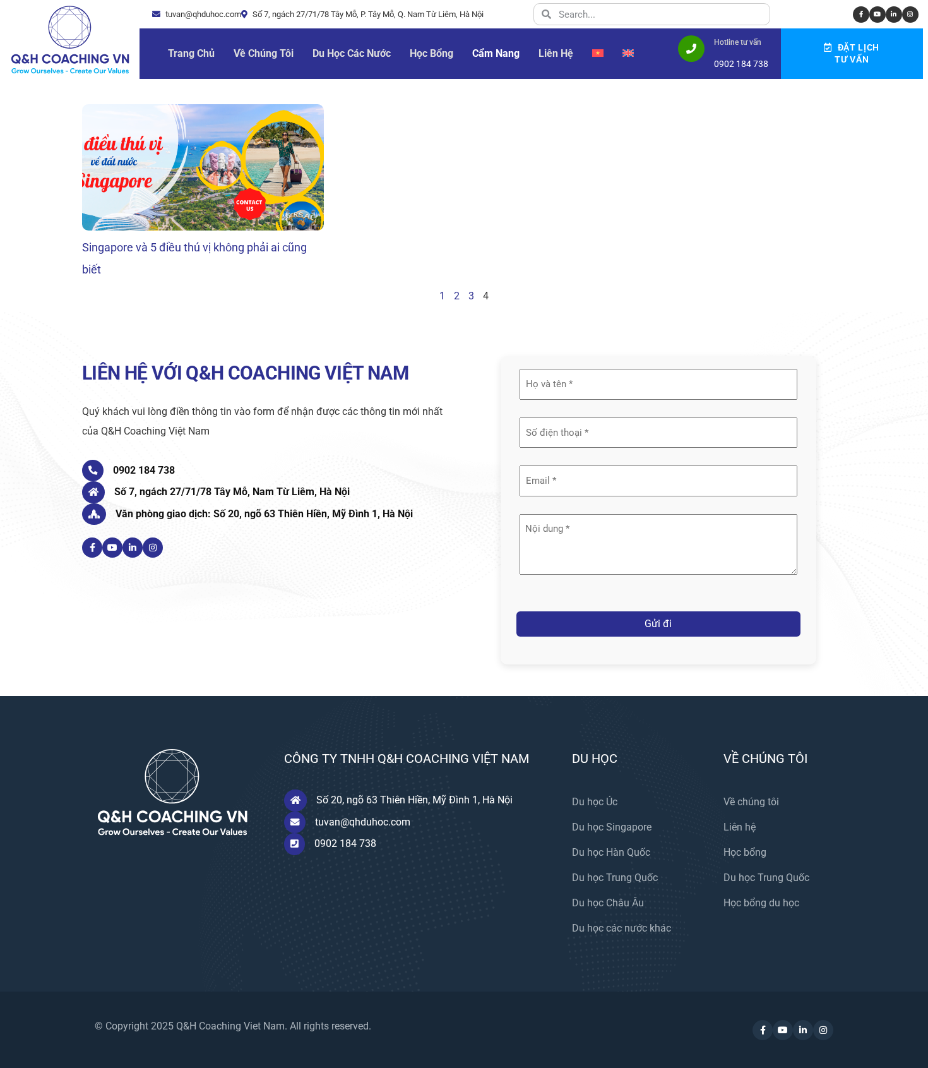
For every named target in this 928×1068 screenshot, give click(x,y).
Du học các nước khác (621, 928)
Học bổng (744, 852)
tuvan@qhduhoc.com (202, 14)
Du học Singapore (611, 827)
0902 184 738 (144, 470)
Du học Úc (594, 802)
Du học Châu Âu (608, 903)
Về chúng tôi (751, 802)
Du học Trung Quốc (615, 878)
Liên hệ (739, 827)
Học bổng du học (761, 903)
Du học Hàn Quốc (611, 852)
